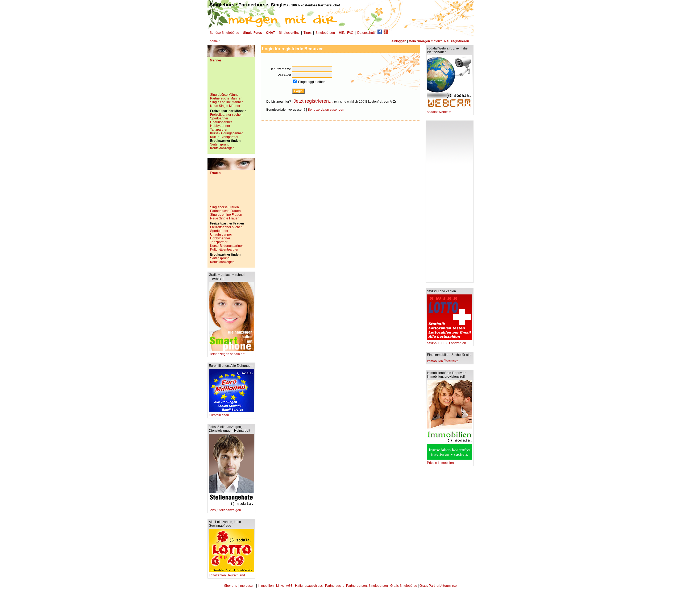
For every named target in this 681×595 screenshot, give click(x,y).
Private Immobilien (440, 463)
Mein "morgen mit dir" (425, 41)
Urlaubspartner (221, 122)
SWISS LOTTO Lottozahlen (446, 343)
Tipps (308, 33)
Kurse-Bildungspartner (226, 133)
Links (280, 586)
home (214, 41)
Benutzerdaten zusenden (326, 109)
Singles (289, 33)
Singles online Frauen (226, 215)
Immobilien (266, 586)
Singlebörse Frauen (224, 207)
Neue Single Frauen (224, 218)
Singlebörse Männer (225, 95)
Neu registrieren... (457, 41)
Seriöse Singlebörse (224, 33)
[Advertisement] (231, 79)
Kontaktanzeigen (222, 148)
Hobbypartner (220, 126)
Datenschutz (366, 33)
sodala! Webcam (439, 112)
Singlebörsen (325, 33)
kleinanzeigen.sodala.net (227, 354)
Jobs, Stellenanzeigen (225, 510)
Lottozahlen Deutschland (227, 575)
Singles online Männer (226, 102)
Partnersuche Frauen (225, 211)
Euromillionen (219, 415)
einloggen (399, 41)
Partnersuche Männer (226, 98)
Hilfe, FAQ (346, 33)
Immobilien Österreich (443, 361)
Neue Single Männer (225, 106)
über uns (230, 586)
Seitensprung (220, 144)
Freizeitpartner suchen (226, 114)
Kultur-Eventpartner (224, 137)
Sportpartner (219, 118)
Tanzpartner (218, 129)
